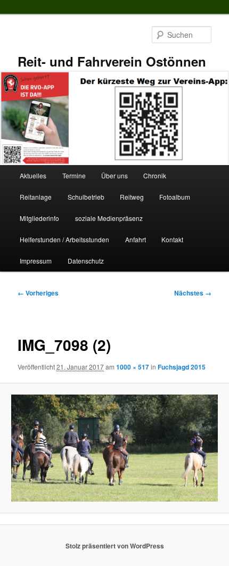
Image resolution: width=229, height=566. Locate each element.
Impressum (36, 260)
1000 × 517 (132, 367)
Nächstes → (192, 293)
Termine (74, 175)
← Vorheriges (38, 293)
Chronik (154, 175)
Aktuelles (33, 175)
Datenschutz (86, 260)
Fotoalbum (174, 196)
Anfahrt (135, 239)
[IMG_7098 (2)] (114, 448)
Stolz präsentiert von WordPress (115, 546)
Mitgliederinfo (39, 218)
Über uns (114, 175)
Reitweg (132, 196)
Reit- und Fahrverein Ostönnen (112, 61)
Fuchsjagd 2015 (182, 367)
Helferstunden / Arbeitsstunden (64, 239)
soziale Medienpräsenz (109, 218)
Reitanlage (36, 196)
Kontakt (172, 239)
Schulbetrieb (86, 196)
